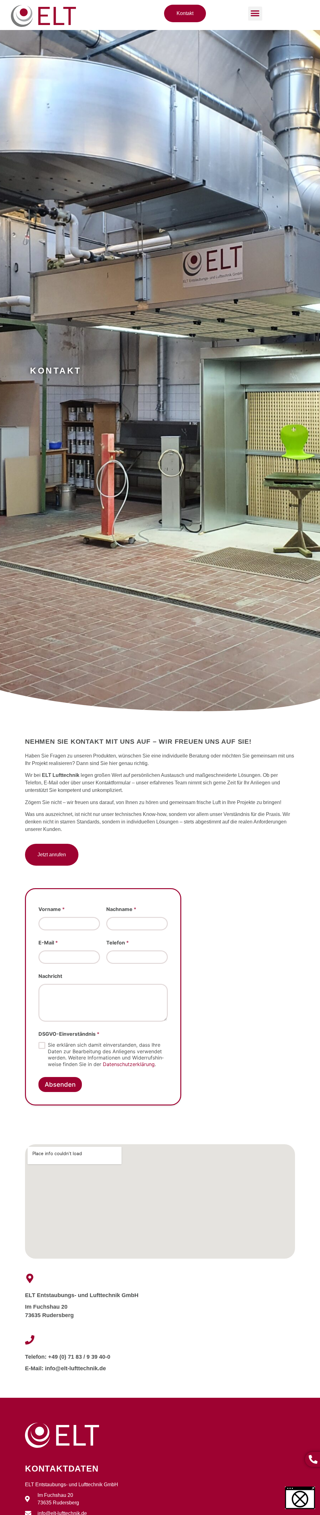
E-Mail (48, 943)
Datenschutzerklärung (129, 1064)
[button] (255, 14)
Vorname (51, 909)
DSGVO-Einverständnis (68, 1034)
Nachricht (50, 976)
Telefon (117, 943)
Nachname (121, 909)
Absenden (60, 1084)
